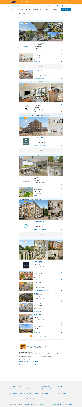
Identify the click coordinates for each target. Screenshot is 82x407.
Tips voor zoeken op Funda (32, 396)
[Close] (18, 6)
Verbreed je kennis (46, 393)
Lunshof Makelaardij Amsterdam (40, 145)
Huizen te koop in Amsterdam (25, 358)
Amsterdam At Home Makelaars (40, 268)
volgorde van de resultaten (33, 340)
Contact (59, 396)
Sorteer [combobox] (58, 17)
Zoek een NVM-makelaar (15, 391)
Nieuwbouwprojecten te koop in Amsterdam (28, 363)
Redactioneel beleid (62, 393)
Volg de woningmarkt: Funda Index (17, 393)
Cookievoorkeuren (40, 404)
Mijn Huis (28, 386)
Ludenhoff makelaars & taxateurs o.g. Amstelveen (44, 185)
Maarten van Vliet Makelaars (40, 229)
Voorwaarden (27, 404)
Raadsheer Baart (37, 50)
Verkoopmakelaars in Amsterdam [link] (49, 359)
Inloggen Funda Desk (46, 396)
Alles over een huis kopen (31, 388)
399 (50, 336)
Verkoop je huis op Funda (15, 386)
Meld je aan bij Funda (46, 386)
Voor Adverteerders (62, 391)
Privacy (21, 404)
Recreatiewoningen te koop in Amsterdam (28, 364)
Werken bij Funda (61, 388)
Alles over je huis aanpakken (32, 393)
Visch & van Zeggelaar (38, 279)
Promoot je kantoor (46, 391)
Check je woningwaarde (15, 388)
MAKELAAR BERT (37, 61)
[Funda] (13, 2)
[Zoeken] (47, 6)
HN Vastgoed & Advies (38, 111)
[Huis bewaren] (61, 43)
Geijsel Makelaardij (38, 311)
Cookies (33, 404)
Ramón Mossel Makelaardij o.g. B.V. (41, 301)
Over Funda (60, 386)
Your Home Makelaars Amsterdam (41, 322)
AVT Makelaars (37, 195)
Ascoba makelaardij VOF (39, 78)
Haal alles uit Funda (30, 398)
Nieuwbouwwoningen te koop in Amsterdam (28, 361)
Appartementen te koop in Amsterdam (27, 359)
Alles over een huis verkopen (32, 391)
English (70, 404)
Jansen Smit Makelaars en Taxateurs (41, 290)
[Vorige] (27, 336)
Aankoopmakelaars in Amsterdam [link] (49, 358)
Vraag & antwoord (14, 396)
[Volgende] (55, 336)
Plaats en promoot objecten (48, 388)
